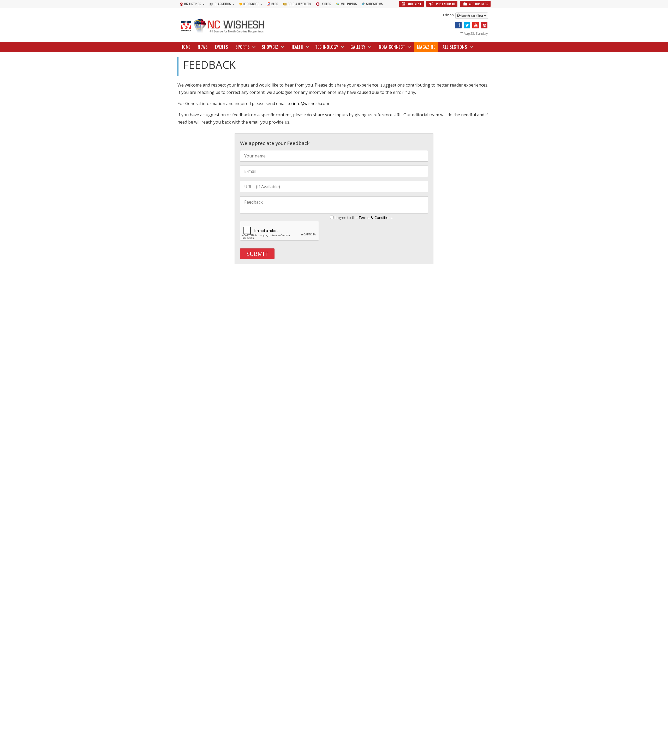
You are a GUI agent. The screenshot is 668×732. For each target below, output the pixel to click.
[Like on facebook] (458, 25)
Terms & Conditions (375, 217)
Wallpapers (349, 4)
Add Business (478, 4)
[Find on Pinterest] (484, 25)
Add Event (414, 4)
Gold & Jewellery (299, 4)
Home (185, 47)
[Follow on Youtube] (475, 25)
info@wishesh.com (311, 103)
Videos (326, 4)
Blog (274, 4)
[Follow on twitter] (467, 25)
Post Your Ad (445, 4)
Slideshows (374, 4)
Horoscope (251, 4)
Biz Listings (192, 4)
